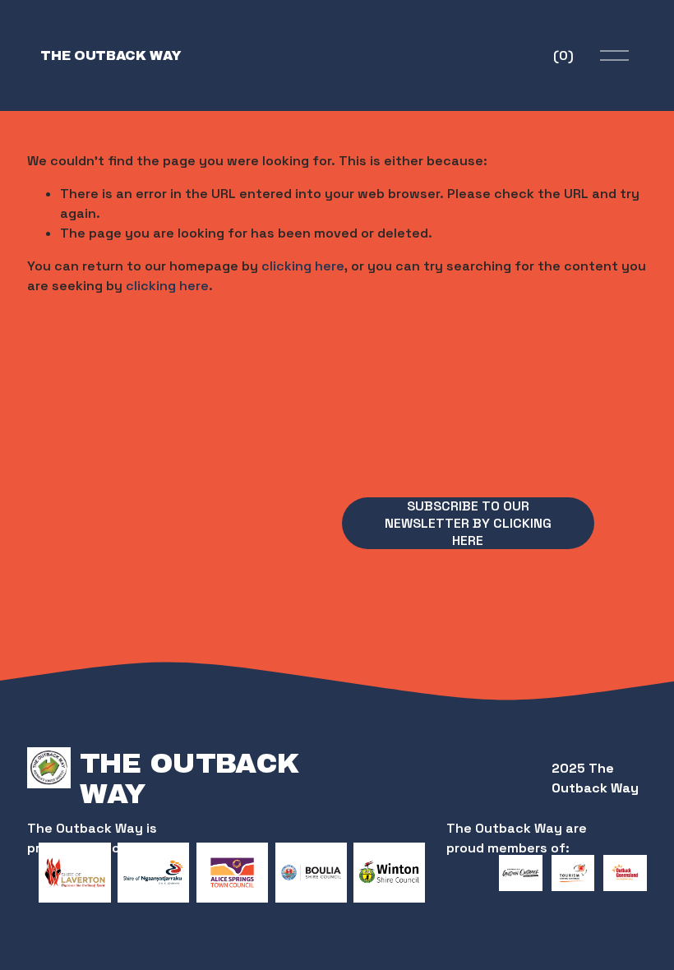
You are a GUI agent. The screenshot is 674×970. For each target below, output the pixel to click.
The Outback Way (110, 55)
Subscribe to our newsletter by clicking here (468, 523)
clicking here (302, 266)
